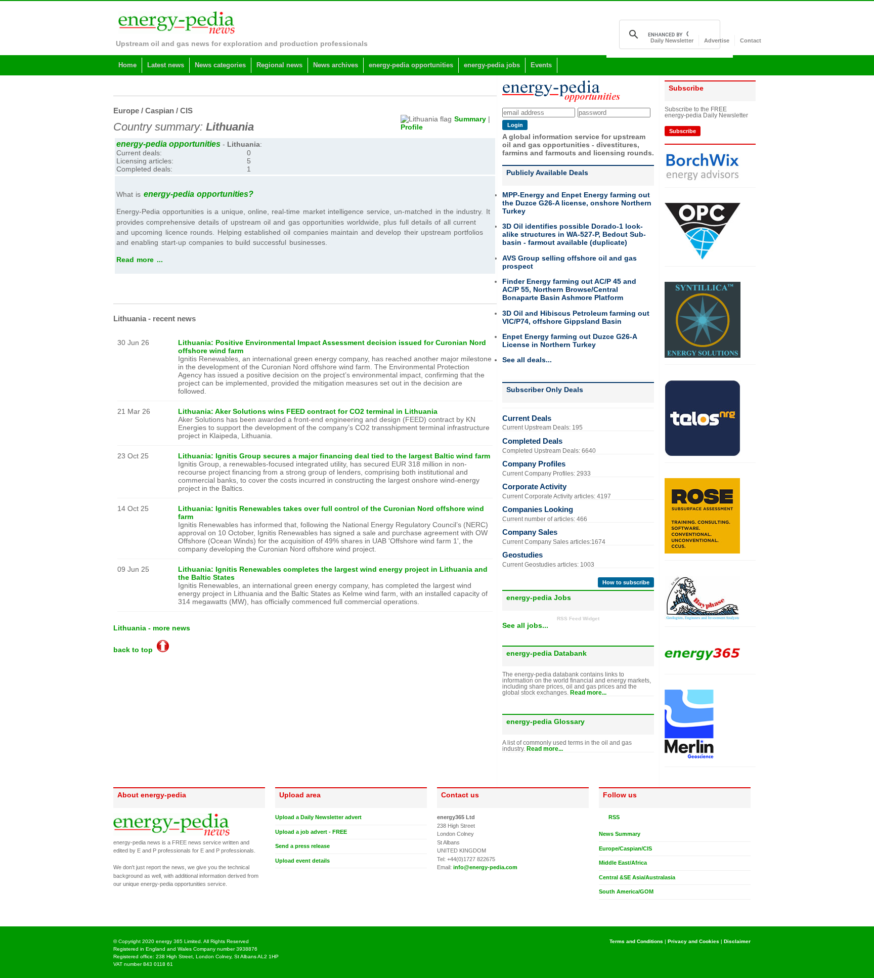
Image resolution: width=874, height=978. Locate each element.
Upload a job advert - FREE (311, 832)
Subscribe (682, 131)
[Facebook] (612, 908)
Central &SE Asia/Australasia (637, 877)
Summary (470, 119)
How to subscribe (625, 582)
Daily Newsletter (671, 40)
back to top (135, 650)
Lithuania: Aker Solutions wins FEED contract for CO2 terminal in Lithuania (308, 411)
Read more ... (139, 260)
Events (541, 65)
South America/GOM (626, 891)
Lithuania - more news (151, 628)
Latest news (165, 65)
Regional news (279, 65)
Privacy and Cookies (693, 941)
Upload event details (302, 861)
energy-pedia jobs (492, 65)
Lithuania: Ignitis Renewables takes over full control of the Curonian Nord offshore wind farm (331, 512)
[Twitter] (603, 908)
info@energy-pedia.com (485, 867)
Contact (750, 40)
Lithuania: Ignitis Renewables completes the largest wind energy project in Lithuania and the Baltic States (333, 573)
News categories (220, 65)
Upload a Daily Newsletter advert (318, 817)
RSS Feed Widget (578, 618)
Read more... (588, 693)
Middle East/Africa (623, 863)
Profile (412, 127)
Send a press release (302, 846)
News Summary (619, 834)
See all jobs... (525, 625)
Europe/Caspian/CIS (625, 848)
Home (127, 65)
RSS (612, 817)
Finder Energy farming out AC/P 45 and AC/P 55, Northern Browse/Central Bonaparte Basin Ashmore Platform (569, 289)
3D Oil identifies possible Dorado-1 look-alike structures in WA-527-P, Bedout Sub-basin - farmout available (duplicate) (574, 234)
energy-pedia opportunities (411, 65)
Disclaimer (737, 941)
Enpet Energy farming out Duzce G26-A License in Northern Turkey (569, 340)
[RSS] (603, 817)
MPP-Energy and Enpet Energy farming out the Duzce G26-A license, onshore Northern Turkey (576, 203)
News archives (335, 65)
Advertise (716, 40)
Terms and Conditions (636, 941)
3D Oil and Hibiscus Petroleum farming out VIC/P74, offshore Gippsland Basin (575, 317)
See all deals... (527, 360)
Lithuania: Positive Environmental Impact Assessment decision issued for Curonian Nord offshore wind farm (332, 346)
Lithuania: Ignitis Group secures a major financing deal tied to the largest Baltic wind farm (334, 456)
